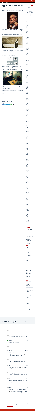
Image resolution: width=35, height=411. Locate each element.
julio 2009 (27, 194)
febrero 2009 (27, 198)
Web (22, 397)
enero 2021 (27, 77)
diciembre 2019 (27, 88)
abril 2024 (27, 44)
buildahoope (10, 387)
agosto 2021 (27, 71)
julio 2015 (27, 133)
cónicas (29, 285)
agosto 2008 (27, 203)
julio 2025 (27, 31)
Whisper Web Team (11, 358)
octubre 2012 (27, 161)
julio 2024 (27, 41)
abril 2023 (27, 54)
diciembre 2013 (27, 149)
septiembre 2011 (27, 172)
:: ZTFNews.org (27, 252)
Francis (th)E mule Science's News (29, 258)
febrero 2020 (27, 86)
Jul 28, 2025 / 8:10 (26, 340)
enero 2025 (27, 36)
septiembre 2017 (27, 111)
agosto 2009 (27, 193)
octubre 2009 (27, 191)
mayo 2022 (27, 63)
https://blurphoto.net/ (22, 367)
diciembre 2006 (27, 220)
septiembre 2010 (27, 182)
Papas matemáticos (28, 243)
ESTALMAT (27, 247)
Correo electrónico (17, 397)
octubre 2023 (27, 49)
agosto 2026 (27, 21)
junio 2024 (27, 42)
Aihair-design (10, 350)
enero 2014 (27, 148)
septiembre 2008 (27, 202)
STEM (26, 309)
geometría (27, 290)
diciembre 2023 (27, 47)
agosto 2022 (27, 61)
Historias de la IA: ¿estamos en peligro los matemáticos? (29, 242)
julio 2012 (27, 163)
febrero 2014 (27, 147)
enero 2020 (27, 87)
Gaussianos (27, 259)
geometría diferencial (28, 291)
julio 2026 (27, 22)
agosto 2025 (27, 30)
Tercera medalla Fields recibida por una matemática (29, 234)
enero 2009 (27, 199)
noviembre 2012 (27, 160)
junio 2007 (27, 215)
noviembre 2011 (27, 170)
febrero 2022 (27, 66)
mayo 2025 (27, 33)
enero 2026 (27, 27)
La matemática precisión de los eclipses (29, 233)
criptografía (27, 285)
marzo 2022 (27, 65)
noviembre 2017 (27, 109)
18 (32, 12)
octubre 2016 (27, 120)
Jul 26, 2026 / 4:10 (26, 387)
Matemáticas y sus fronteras (11, 0)
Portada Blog (7, 2)
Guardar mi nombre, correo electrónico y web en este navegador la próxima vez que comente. (16, 404)
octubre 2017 (27, 110)
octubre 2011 (27, 171)
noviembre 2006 (27, 221)
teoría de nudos (29, 309)
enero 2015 (27, 138)
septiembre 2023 (27, 50)
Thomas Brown (10, 365)
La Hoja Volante (27, 248)
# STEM (11, 101)
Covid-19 (31, 284)
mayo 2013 (27, 155)
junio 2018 (27, 103)
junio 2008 (27, 205)
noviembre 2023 (27, 48)
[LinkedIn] (7, 104)
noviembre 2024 (27, 38)
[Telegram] (9, 104)
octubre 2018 (27, 100)
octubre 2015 (27, 130)
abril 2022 (27, 64)
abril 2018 (27, 105)
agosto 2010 (27, 183)
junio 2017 (27, 113)
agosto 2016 (27, 122)
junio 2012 (27, 164)
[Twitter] (5, 104)
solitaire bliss (10, 340)
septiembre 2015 (27, 131)
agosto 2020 (27, 81)
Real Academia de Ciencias (28, 308)
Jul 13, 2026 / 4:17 (26, 365)
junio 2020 (27, 83)
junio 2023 (27, 52)
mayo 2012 (27, 165)
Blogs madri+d (3, 2)
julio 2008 (27, 204)
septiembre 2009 (27, 192)
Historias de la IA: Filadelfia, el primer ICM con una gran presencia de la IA (29, 229)
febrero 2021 (27, 76)
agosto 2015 (27, 132)
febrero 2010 (27, 188)
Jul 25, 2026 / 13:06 (26, 378)
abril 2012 (27, 166)
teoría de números (27, 310)
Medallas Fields (27, 303)
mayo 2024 (27, 43)
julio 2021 (27, 72)
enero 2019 (27, 97)
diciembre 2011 (27, 169)
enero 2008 (27, 209)
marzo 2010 (27, 187)
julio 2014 (27, 143)
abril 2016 (27, 125)
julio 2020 (27, 82)
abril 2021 (27, 74)
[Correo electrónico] (13, 104)
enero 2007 (27, 219)
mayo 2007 (27, 216)
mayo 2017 (27, 114)
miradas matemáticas (28, 304)
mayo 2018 (27, 104)
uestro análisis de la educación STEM (8, 9)
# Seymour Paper (8, 101)
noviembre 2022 (27, 58)
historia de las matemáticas (28, 292)
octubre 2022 (27, 59)
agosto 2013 (27, 152)
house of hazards (11, 329)
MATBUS (27, 260)
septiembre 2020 (27, 80)
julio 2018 (27, 102)
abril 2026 (27, 24)
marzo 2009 (27, 197)
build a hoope (10, 391)
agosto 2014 (27, 142)
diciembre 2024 (27, 37)
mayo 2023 (27, 53)
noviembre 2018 (27, 99)
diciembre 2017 (27, 108)
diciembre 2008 (27, 200)
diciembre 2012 (27, 159)
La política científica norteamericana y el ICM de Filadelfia (29, 231)
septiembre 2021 (27, 70)
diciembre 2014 (27, 139)
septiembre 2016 (27, 121)
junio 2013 (27, 154)
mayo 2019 (27, 94)
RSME (32, 308)
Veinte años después (28, 239)
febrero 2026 (27, 26)
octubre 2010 (27, 181)
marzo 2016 (27, 126)
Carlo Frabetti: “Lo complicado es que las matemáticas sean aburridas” (29, 269)
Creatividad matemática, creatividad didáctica (29, 240)
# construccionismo (4, 101)
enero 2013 (27, 158)
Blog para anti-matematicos (28, 254)
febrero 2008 (27, 208)
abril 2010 (27, 186)
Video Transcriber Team (11, 371)
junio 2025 (27, 32)
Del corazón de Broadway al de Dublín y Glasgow (29, 238)
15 (29, 12)
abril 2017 (27, 115)
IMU (28, 296)
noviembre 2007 (27, 211)
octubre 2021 (27, 69)
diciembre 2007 (27, 210)
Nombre (9, 397)
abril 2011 (27, 176)
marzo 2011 (27, 177)
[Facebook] (3, 104)
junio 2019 (27, 93)
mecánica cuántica (27, 302)
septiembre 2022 (27, 60)
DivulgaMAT (27, 246)
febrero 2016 (27, 127)
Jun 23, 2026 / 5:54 (26, 350)
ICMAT (26, 296)
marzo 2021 (27, 75)
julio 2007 (27, 214)
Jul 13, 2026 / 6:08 (26, 371)
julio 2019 (27, 92)
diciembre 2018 (27, 98)
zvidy (9, 378)
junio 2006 (27, 225)
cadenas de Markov (28, 284)
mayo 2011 (27, 175)
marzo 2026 (27, 25)
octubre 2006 (27, 222)
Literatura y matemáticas (28, 298)
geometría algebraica (31, 290)
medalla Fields (31, 302)
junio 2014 (27, 144)
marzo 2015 (27, 136)
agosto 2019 (27, 91)
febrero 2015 (27, 137)
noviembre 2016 (27, 119)
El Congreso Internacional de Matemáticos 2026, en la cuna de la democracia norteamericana (29, 236)
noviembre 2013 (27, 150)
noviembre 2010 (27, 180)
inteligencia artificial (28, 297)
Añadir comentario (9, 399)
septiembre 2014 (27, 141)
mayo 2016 (27, 124)
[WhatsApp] (11, 104)
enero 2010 (27, 189)
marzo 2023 (27, 55)
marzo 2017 (27, 116)
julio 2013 (27, 153)
